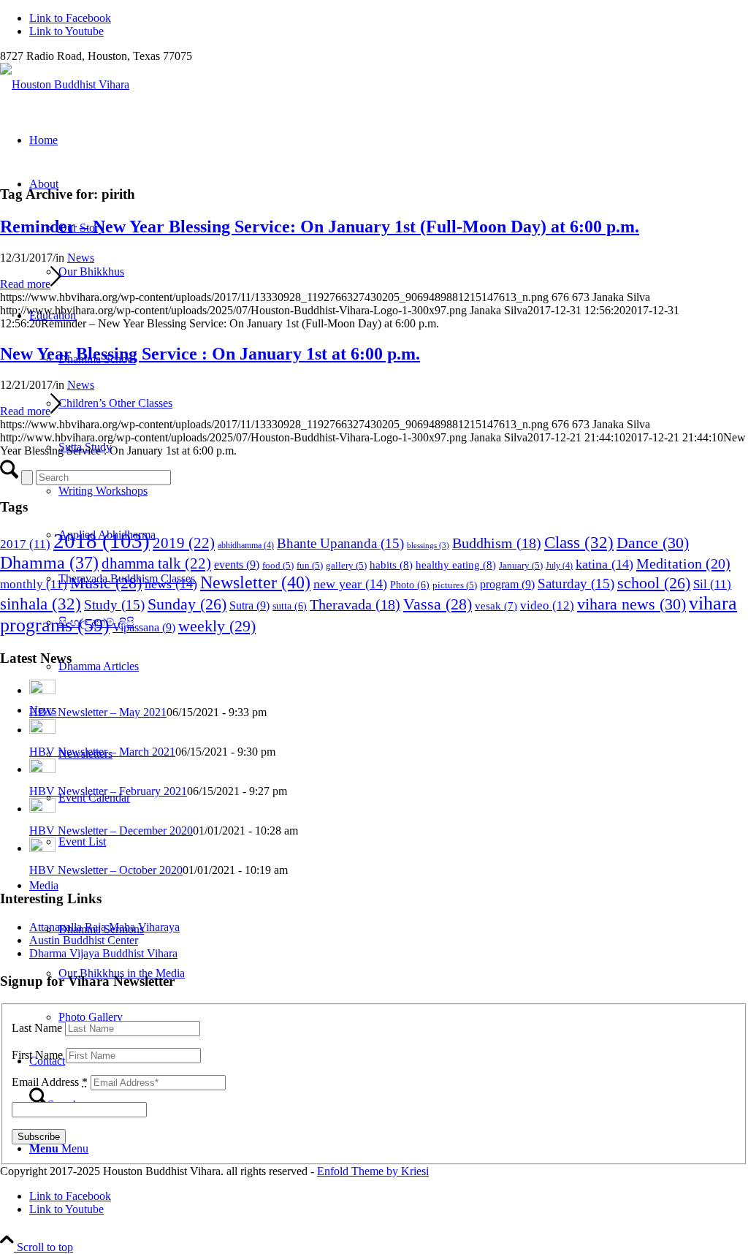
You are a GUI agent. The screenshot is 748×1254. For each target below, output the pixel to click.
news (171, 584)
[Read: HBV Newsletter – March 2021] (42, 729)
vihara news (631, 604)
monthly (33, 584)
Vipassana (143, 627)
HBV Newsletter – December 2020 (111, 830)
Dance (653, 542)
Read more (25, 284)
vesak (496, 606)
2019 (184, 543)
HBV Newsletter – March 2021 (102, 751)
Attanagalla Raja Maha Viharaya (104, 927)
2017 (25, 544)
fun (310, 565)
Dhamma (49, 562)
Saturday (576, 583)
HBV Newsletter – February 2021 (108, 791)
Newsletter (255, 582)
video (547, 605)
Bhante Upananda (340, 543)
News (80, 257)
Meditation (683, 563)
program (507, 584)
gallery (346, 565)
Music (106, 583)
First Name (37, 1055)
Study (114, 604)
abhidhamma (246, 545)
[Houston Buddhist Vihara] (64, 84)
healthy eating (456, 564)
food (278, 565)
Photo (410, 585)
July (559, 565)
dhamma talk (156, 563)
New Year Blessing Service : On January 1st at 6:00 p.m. (210, 353)
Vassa (437, 604)
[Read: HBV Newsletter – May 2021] (42, 690)
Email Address (50, 1082)
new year (350, 584)
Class (579, 542)
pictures (454, 585)
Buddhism (496, 543)
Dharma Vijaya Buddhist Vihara (103, 953)
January (521, 565)
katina (604, 564)
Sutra (249, 605)
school (653, 583)
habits (391, 564)
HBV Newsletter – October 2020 (106, 870)
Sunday (187, 604)
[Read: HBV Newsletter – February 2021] (42, 769)
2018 (101, 540)
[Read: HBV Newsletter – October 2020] (42, 848)
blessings (428, 546)
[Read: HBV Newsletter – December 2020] (42, 808)
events (236, 564)
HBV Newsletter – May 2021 (98, 712)
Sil (712, 584)
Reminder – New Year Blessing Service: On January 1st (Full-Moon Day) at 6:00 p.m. (319, 226)
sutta (289, 606)
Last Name (37, 1028)
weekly (217, 626)
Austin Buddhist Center (83, 940)
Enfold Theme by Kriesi (373, 1171)
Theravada (355, 604)
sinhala (40, 604)
